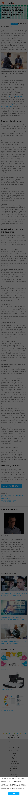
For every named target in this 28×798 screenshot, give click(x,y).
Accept (14, 793)
